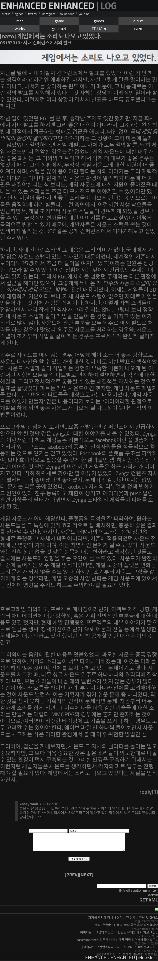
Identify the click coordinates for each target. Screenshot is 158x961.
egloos (19, 14)
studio (143, 890)
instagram (48, 14)
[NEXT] (86, 874)
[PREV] (72, 874)
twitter (32, 14)
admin (153, 894)
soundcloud (67, 14)
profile (6, 14)
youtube (84, 14)
